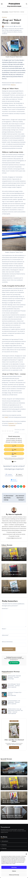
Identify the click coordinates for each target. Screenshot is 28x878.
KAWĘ (6, 417)
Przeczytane (14, 4)
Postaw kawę (14, 662)
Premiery (4, 848)
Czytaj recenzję (14, 747)
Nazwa (4, 628)
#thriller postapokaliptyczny (15, 30)
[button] (26, 853)
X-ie (16, 423)
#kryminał (17, 28)
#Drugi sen (5, 28)
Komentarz (5, 608)
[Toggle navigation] (2, 4)
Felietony (4, 844)
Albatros (13, 84)
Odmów (14, 871)
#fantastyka (11, 28)
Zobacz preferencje (14, 874)
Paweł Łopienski (9, 558)
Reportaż (4, 798)
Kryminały (4, 17)
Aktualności (5, 769)
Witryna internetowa (7, 641)
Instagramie (12, 425)
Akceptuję (14, 867)
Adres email (5, 635)
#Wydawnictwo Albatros (12, 32)
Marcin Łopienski (9, 26)
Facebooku (11, 423)
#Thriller (7, 30)
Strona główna (5, 11)
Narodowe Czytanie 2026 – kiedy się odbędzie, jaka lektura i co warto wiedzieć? (13, 773)
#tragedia (4, 32)
